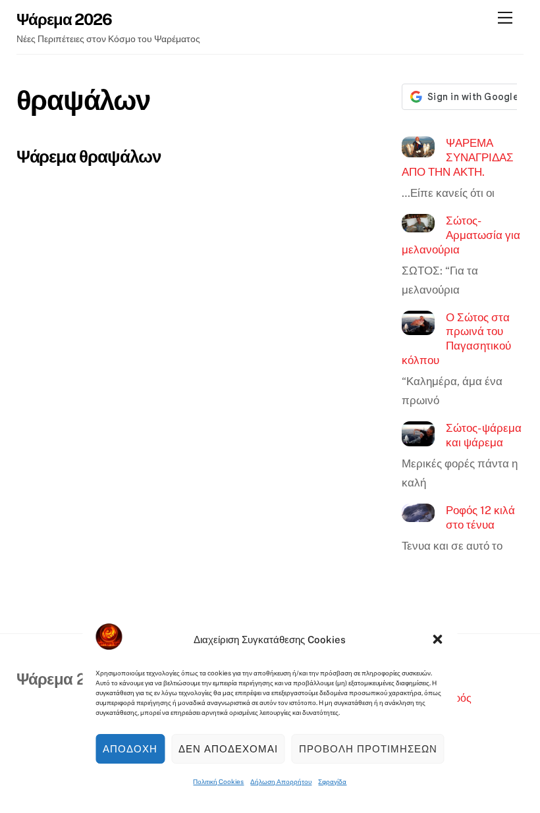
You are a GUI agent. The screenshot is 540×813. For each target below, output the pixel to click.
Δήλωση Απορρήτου (280, 781)
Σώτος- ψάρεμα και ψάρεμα (484, 435)
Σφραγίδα (332, 781)
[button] (438, 639)
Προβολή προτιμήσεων (368, 748)
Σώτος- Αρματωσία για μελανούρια (461, 234)
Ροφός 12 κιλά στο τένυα (480, 517)
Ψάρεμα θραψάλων (88, 156)
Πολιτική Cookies (218, 781)
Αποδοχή (130, 748)
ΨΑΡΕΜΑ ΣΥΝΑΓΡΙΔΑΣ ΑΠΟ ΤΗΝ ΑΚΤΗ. (458, 157)
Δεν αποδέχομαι (228, 748)
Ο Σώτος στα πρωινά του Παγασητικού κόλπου (456, 339)
